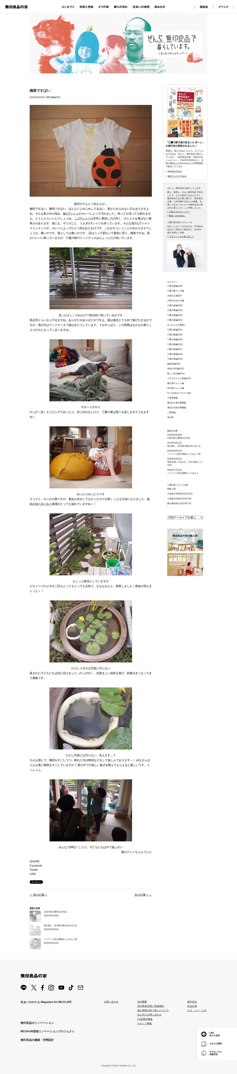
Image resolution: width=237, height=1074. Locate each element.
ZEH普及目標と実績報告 (150, 1006)
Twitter (34, 869)
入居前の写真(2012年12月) (180, 494)
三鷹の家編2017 (175, 349)
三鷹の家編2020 (175, 334)
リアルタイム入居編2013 (179, 378)
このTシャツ (82, 218)
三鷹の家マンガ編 (175, 291)
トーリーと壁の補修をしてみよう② (60, 939)
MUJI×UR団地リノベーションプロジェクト (48, 1031)
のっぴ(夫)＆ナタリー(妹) (179, 393)
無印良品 (192, 1001)
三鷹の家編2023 (175, 315)
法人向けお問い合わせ (149, 1014)
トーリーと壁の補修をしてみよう (182, 473)
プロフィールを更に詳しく (181, 236)
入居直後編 (172, 398)
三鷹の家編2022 (175, 320)
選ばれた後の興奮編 (176, 402)
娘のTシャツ (71, 213)
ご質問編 (171, 412)
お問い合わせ (111, 1001)
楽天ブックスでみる (177, 176)
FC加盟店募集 (145, 1019)
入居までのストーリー (179, 212)
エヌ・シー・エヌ (197, 1010)
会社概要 (142, 1001)
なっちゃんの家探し (176, 325)
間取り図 (171, 489)
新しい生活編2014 (176, 373)
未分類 (170, 417)
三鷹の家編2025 (175, 305)
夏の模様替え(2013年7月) (179, 503)
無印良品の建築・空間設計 (37, 1039)
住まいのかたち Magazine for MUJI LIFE (46, 1002)
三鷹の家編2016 (175, 354)
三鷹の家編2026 (175, 286)
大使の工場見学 (174, 295)
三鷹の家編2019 (175, 339)
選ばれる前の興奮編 (176, 407)
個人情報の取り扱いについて (153, 1010)
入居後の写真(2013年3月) (179, 498)
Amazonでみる (175, 171)
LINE (33, 873)
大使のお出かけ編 (175, 300)
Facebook (36, 865)
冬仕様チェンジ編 (175, 388)
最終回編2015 (173, 364)
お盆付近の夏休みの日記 (55, 912)
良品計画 (192, 1006)
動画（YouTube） (177, 216)
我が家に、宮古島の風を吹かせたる (60, 925)
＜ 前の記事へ (38, 894)
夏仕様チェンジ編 (175, 383)
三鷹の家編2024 (175, 310)
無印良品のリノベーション (37, 1022)
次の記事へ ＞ (143, 894)
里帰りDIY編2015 (175, 368)
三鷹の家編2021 (175, 330)
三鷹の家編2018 (175, 344)
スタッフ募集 (144, 1023)
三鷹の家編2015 (175, 359)
